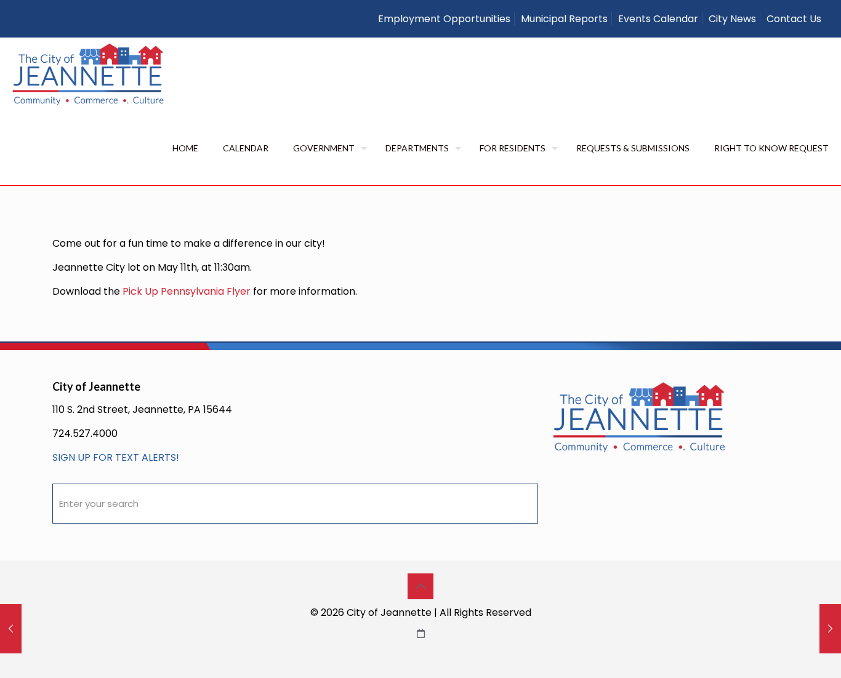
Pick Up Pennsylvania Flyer (187, 291)
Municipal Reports (564, 19)
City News (732, 19)
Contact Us (794, 19)
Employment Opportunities (444, 19)
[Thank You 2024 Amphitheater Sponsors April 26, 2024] (830, 628)
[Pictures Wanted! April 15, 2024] (11, 628)
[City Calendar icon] (421, 633)
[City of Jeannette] (89, 74)
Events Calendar (658, 19)
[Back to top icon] (420, 586)
